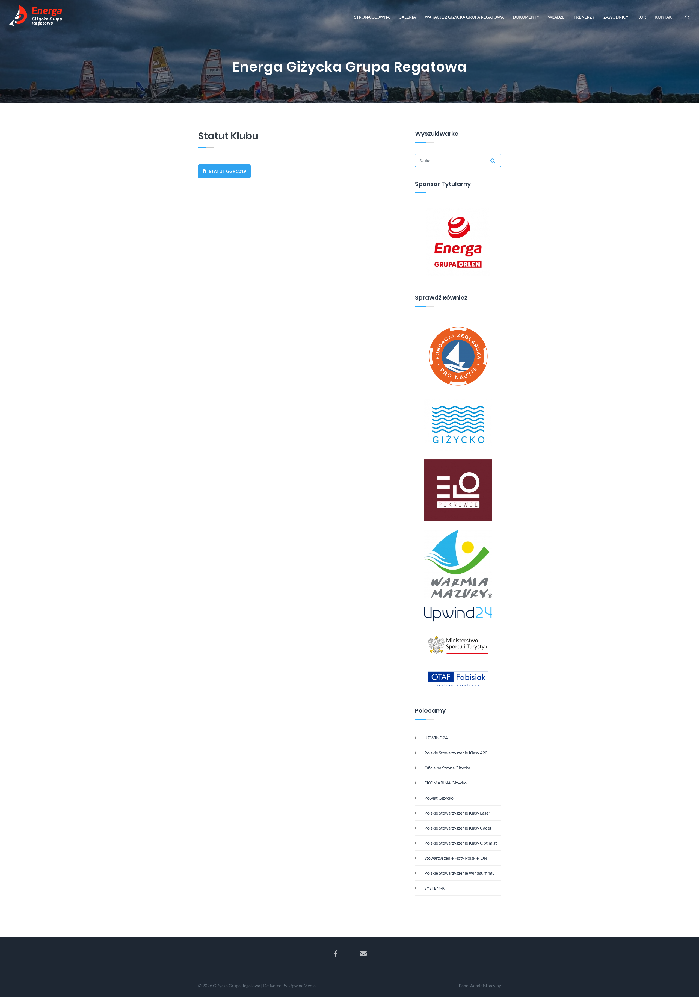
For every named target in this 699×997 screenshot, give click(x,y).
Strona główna (372, 16)
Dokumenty (526, 16)
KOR (641, 16)
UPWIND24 (435, 737)
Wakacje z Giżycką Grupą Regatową (464, 16)
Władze (556, 16)
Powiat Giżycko (438, 797)
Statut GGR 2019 (227, 171)
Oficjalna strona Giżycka (446, 767)
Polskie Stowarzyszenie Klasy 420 (455, 752)
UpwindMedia (302, 985)
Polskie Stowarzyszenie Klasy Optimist (460, 842)
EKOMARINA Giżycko (445, 782)
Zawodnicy (615, 16)
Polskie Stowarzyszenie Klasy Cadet (457, 827)
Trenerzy (584, 16)
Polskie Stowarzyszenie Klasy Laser (456, 812)
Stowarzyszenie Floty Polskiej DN (455, 857)
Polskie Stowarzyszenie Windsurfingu (459, 872)
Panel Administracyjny (480, 985)
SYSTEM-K (434, 887)
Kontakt (664, 16)
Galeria (407, 16)
